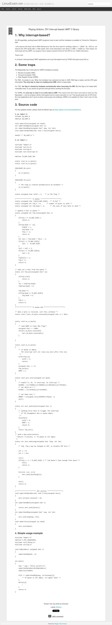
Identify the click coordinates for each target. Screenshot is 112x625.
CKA (33, 9)
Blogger (57, 623)
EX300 (14, 9)
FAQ (2, 9)
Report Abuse (63, 623)
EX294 (20, 9)
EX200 (8, 9)
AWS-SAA (27, 9)
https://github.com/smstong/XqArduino (68, 110)
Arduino (58, 607)
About (39, 9)
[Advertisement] (56, 18)
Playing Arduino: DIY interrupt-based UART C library (54, 29)
